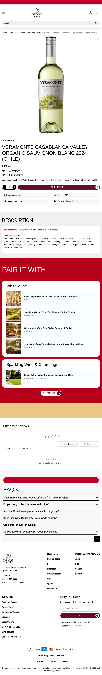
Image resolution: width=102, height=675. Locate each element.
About (77, 559)
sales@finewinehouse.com (71, 668)
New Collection (53, 559)
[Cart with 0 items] (97, 12)
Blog (77, 564)
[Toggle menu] (3, 12)
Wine (49, 579)
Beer (49, 564)
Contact (78, 569)
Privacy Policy (8, 607)
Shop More (52, 588)
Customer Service (10, 602)
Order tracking (8, 622)
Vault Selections (54, 574)
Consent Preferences (11, 637)
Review (78, 574)
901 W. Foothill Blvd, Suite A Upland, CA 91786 (14, 569)
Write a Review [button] (90, 444)
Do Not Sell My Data (11, 627)
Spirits (50, 584)
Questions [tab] (24, 448)
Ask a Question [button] (69, 444)
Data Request (8, 632)
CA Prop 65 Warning (10, 612)
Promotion (51, 569)
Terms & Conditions (57, 656)
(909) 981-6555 (90, 668)
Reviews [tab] (7, 448)
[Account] (90, 12)
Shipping (6, 617)
